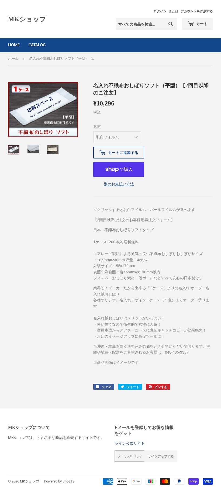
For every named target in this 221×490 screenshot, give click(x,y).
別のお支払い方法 (119, 184)
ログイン (160, 11)
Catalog (37, 45)
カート (201, 23)
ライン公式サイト (130, 443)
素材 (97, 126)
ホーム (13, 59)
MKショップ (27, 19)
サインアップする (161, 456)
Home (14, 45)
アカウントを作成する (197, 11)
